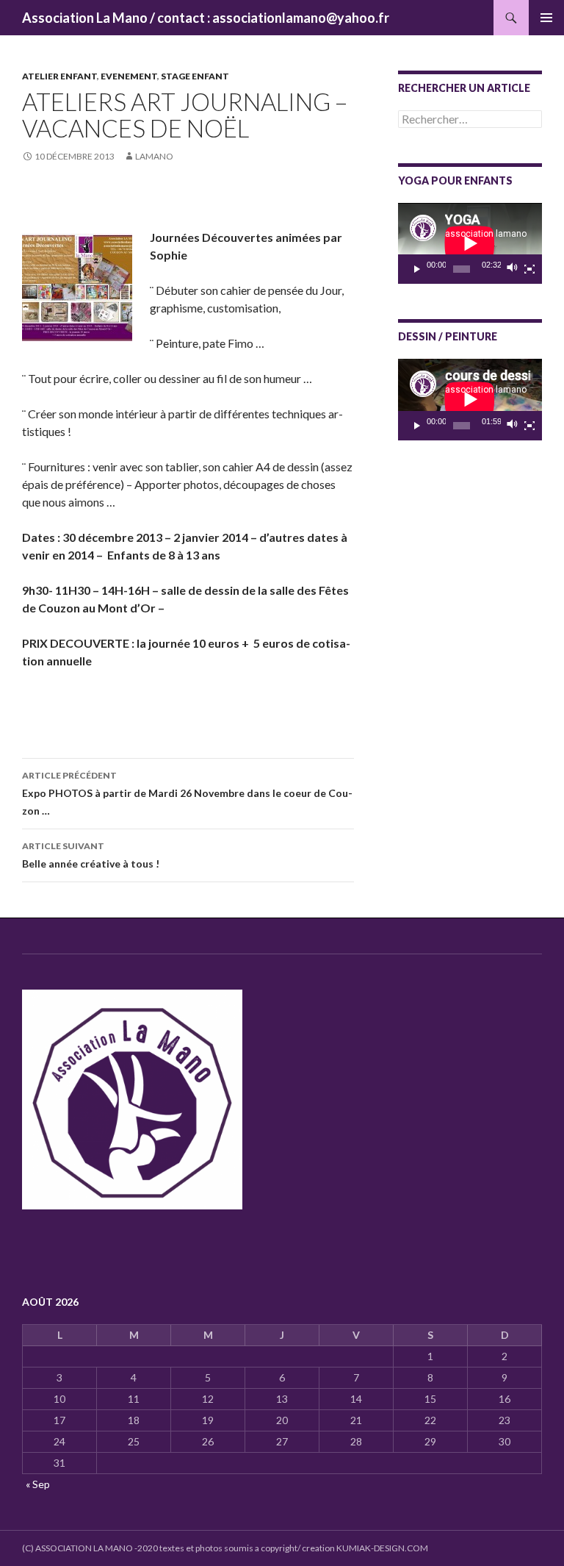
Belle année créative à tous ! (90, 855)
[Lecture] (417, 269)
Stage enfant (195, 76)
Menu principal (546, 17)
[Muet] (512, 269)
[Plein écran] (529, 269)
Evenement (129, 76)
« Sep (38, 1484)
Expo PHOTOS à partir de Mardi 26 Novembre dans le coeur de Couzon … (187, 793)
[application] (470, 243)
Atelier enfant (59, 76)
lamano (154, 156)
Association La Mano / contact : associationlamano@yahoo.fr (205, 18)
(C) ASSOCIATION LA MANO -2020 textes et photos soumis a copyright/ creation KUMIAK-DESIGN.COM (225, 1548)
